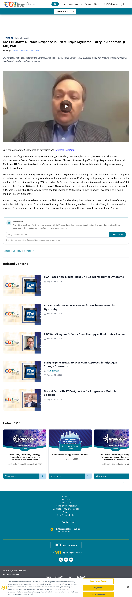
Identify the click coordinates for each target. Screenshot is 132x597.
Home (63, 4)
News (70, 4)
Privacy (66, 512)
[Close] (128, 587)
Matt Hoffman (53, 371)
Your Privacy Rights (66, 515)
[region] (66, 587)
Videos (7, 251)
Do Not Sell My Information (66, 508)
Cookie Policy (28, 594)
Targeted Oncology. (65, 149)
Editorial (66, 499)
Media (77, 4)
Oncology (17, 251)
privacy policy (55, 240)
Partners (88, 4)
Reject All (98, 588)
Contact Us (66, 502)
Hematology (29, 251)
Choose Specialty (63, 11)
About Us (66, 496)
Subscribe (116, 234)
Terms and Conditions (66, 505)
